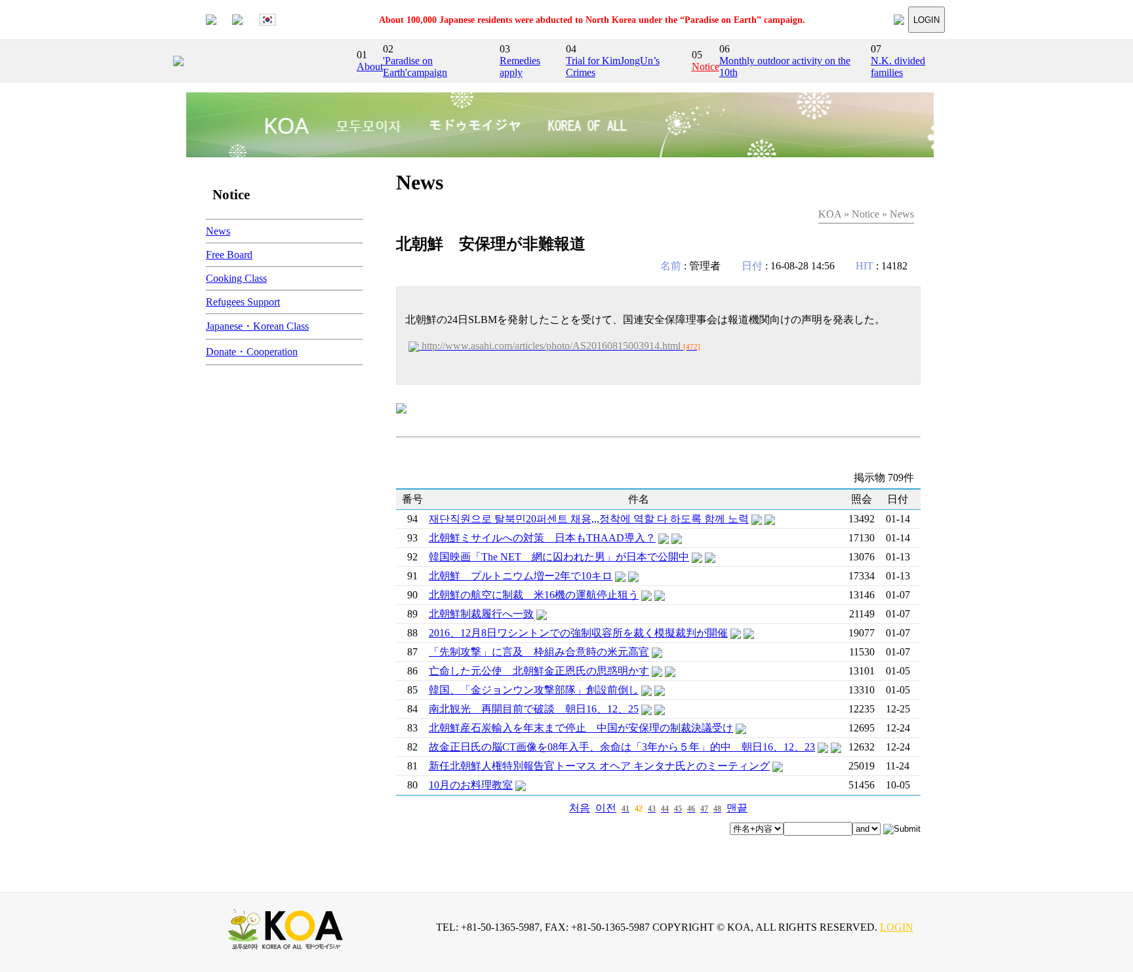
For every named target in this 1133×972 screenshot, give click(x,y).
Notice (705, 66)
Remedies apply (520, 66)
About (370, 66)
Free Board (229, 254)
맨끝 (736, 807)
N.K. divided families (898, 66)
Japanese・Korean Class (257, 326)
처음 (579, 807)
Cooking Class (236, 278)
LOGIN (926, 20)
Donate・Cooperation (252, 351)
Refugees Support (243, 301)
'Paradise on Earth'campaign (415, 66)
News (218, 231)
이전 (605, 807)
